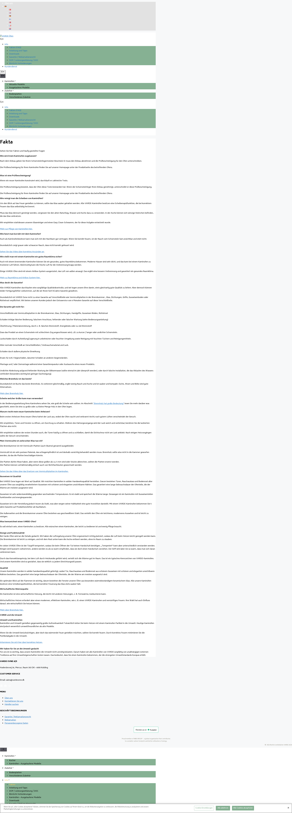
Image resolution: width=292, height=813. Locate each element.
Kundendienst (11, 66)
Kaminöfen (9, 81)
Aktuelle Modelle (17, 84)
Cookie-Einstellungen (204, 808)
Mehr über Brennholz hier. (11, 393)
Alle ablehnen (223, 808)
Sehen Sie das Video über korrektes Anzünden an (22, 251)
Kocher (12, 760)
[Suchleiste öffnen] (2, 39)
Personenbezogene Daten (16, 723)
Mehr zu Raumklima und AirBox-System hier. (20, 277)
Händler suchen (12, 704)
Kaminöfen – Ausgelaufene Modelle (25, 763)
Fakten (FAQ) (15, 47)
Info (6, 44)
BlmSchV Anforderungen (20, 63)
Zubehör (8, 91)
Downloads (14, 54)
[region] (146, 808)
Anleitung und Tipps (18, 50)
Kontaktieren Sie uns (14, 701)
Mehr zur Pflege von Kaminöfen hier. (16, 229)
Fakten (12, 784)
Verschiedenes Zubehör (20, 97)
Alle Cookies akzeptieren (243, 808)
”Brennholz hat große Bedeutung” (108, 403)
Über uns (9, 3)
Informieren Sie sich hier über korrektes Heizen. (21, 642)
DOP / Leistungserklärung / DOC (23, 60)
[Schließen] (288, 807)
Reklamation (10, 720)
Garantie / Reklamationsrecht (22, 57)
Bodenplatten (15, 94)
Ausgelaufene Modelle (19, 87)
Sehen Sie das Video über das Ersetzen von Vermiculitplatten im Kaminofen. (34, 471)
